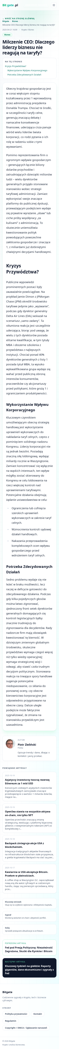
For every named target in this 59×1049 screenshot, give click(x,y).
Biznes (15, 21)
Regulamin (10, 1020)
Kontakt (37, 1013)
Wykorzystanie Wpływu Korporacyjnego (27, 70)
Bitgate (5, 21)
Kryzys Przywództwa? (15, 66)
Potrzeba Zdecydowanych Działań (24, 74)
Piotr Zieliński (27, 744)
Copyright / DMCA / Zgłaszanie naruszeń (26, 1027)
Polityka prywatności (16, 1013)
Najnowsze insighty (36, 5)
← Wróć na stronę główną (18, 18)
